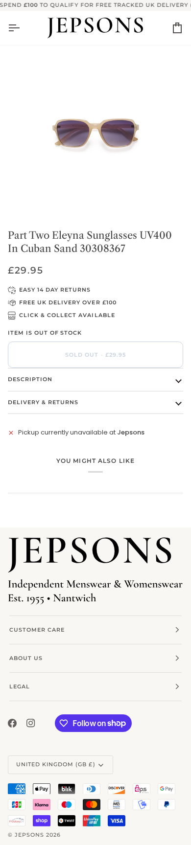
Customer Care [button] (37, 629)
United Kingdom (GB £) (56, 764)
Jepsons (29, 834)
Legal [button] (19, 686)
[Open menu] (22, 28)
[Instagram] (30, 723)
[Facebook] (12, 723)
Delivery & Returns (43, 402)
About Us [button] (26, 658)
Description (30, 379)
